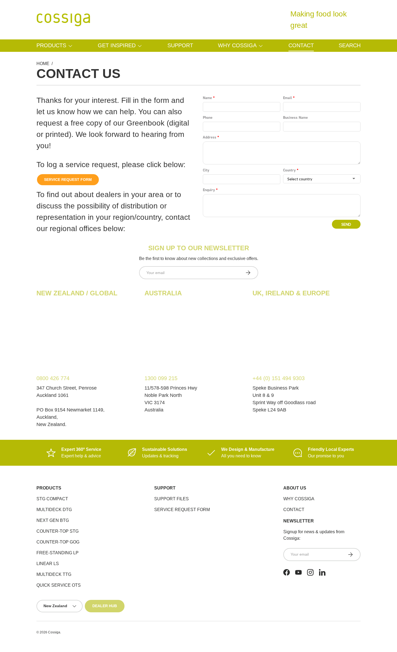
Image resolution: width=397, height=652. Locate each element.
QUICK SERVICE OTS (58, 585)
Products (51, 45)
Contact (301, 45)
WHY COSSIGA (298, 498)
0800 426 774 (52, 378)
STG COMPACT (52, 498)
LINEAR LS (47, 563)
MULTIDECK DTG (54, 509)
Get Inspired (117, 45)
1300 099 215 (160, 378)
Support (180, 45)
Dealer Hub (104, 606)
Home (42, 63)
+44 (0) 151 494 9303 (279, 378)
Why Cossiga (237, 45)
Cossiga (54, 632)
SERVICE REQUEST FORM (182, 509)
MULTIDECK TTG (53, 574)
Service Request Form (68, 179)
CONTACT (293, 509)
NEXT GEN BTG (52, 520)
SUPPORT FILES (171, 498)
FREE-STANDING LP (57, 552)
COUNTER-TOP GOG (57, 542)
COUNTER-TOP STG (57, 531)
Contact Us (78, 73)
